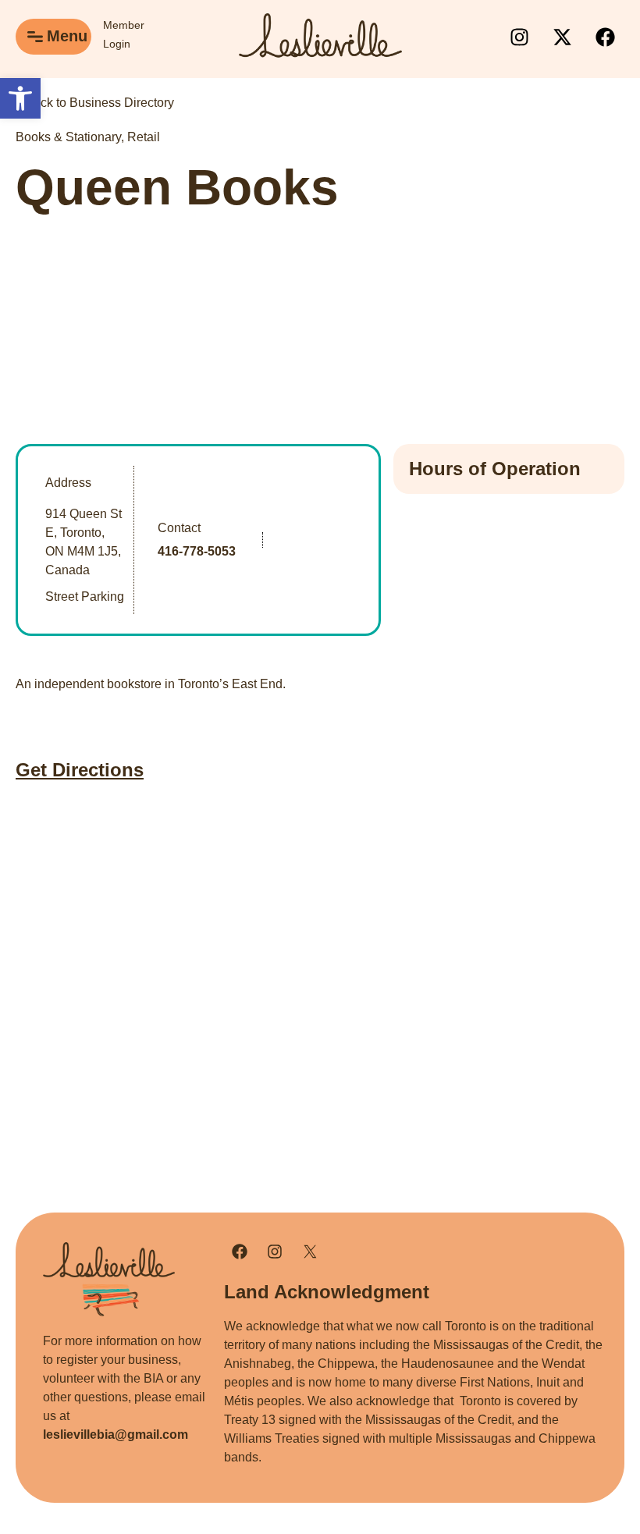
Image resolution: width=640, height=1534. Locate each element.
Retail (143, 137)
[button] (20, 98)
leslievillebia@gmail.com (115, 1434)
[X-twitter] (561, 36)
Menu (67, 35)
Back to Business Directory (98, 102)
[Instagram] (519, 36)
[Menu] (35, 36)
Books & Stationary (68, 137)
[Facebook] (604, 36)
